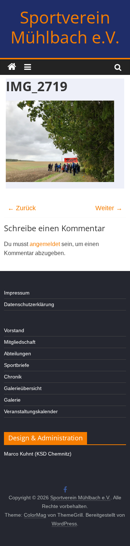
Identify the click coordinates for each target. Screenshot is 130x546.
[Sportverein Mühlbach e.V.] (12, 67)
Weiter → (108, 208)
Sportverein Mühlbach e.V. (65, 27)
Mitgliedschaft (19, 342)
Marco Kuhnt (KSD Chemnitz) (38, 454)
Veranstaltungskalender (31, 411)
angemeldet (45, 244)
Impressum (17, 293)
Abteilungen (17, 353)
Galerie (12, 400)
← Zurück (22, 208)
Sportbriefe (16, 365)
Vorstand (14, 330)
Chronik (13, 377)
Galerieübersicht (23, 388)
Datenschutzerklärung (29, 304)
